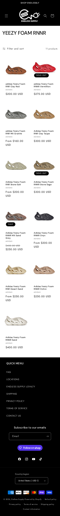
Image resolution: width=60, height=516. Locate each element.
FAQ (8, 372)
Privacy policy (15, 504)
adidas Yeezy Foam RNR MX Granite (15, 132)
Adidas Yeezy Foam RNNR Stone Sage (44, 183)
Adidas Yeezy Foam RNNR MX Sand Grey (16, 235)
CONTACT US (13, 415)
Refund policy (50, 499)
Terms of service (31, 504)
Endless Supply (17, 499)
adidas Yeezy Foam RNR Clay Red (15, 85)
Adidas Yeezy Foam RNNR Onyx (44, 234)
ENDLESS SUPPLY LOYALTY (20, 386)
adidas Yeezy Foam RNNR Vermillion (43, 85)
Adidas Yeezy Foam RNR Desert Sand (16, 287)
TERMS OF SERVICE (17, 408)
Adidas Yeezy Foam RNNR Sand (16, 338)
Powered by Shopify (33, 499)
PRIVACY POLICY (15, 401)
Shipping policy (47, 504)
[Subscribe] (47, 436)
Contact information (31, 509)
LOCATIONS (12, 379)
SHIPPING (11, 393)
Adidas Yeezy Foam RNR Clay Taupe (44, 132)
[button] (6, 15)
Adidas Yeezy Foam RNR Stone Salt (16, 183)
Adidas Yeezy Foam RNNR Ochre (44, 287)
